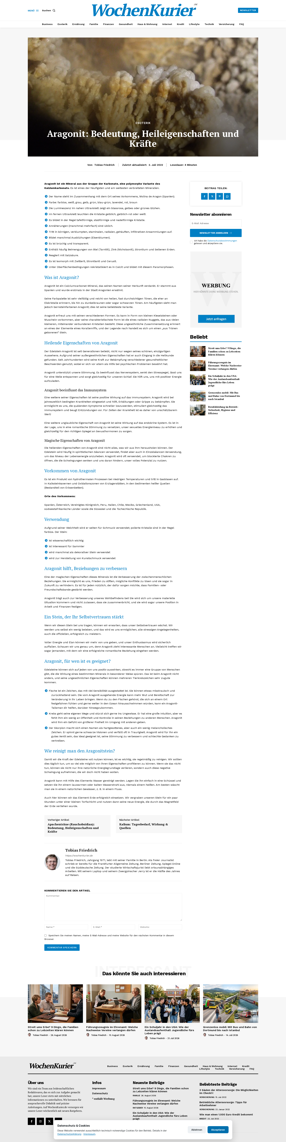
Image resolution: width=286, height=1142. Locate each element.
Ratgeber (138, 1108)
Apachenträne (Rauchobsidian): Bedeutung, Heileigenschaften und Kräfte (73, 828)
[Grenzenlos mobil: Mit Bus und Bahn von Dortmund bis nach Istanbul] (197, 396)
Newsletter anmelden (214, 233)
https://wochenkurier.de (79, 855)
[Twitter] (212, 196)
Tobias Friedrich (104, 164)
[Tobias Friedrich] (52, 862)
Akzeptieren (218, 1129)
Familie (136, 1095)
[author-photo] (30, 1035)
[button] (49, 10)
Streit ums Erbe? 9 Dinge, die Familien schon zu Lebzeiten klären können (224, 351)
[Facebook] (204, 196)
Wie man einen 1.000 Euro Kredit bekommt (226, 1114)
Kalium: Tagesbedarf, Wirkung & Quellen (143, 826)
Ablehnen (196, 1129)
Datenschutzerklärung (69, 1134)
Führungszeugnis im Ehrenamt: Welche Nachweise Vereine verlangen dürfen (224, 365)
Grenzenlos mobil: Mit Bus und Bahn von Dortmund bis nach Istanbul (224, 396)
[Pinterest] (219, 196)
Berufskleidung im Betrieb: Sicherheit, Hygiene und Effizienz (223, 410)
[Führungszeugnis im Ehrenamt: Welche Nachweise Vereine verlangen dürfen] (197, 365)
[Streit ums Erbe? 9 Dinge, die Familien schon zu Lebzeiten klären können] (197, 351)
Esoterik (143, 123)
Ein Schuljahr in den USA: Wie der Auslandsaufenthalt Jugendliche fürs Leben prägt (224, 380)
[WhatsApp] (227, 196)
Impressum (89, 1134)
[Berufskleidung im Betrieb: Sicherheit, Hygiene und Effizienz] (197, 410)
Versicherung (206, 1097)
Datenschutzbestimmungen (222, 240)
